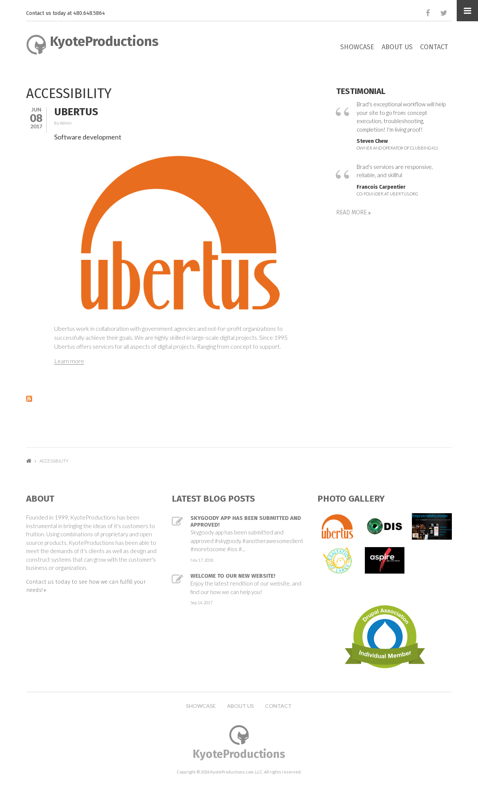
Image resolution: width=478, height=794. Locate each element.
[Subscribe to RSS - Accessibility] (166, 397)
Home (28, 461)
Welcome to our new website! (232, 575)
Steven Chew (372, 141)
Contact (434, 47)
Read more (352, 212)
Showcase (357, 47)
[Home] (36, 43)
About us (397, 47)
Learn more (69, 360)
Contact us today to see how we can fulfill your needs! (86, 586)
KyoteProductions (104, 41)
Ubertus (76, 112)
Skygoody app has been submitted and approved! (245, 521)
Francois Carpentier (381, 187)
